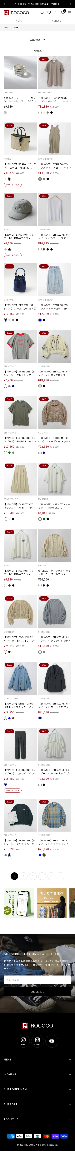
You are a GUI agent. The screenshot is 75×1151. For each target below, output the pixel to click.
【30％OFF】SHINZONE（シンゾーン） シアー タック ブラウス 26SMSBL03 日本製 (54, 771)
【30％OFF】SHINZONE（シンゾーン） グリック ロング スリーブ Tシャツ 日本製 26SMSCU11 (54, 638)
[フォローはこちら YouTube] (51, 1041)
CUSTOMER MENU (16, 1089)
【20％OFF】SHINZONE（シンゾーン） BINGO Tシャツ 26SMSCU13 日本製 (19, 439)
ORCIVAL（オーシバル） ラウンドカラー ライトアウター (54, 572)
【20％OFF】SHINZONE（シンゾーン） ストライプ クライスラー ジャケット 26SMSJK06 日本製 (54, 705)
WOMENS (56, 20)
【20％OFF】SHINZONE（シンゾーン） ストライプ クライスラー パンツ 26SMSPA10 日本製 (20, 771)
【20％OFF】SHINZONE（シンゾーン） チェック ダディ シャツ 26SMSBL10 (54, 842)
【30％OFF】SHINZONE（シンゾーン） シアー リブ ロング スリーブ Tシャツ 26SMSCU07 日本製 (54, 236)
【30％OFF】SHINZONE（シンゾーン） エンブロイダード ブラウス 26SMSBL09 (54, 373)
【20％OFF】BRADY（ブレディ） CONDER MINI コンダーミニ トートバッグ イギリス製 (20, 165)
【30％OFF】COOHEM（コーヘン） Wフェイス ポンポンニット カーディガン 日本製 (20, 638)
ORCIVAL (9, 300)
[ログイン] (55, 13)
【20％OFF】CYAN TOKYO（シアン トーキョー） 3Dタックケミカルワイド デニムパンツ (54, 306)
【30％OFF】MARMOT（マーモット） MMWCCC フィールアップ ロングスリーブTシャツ (20, 572)
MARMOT (9, 229)
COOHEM (43, 432)
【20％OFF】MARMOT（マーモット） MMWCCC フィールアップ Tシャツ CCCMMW (54, 506)
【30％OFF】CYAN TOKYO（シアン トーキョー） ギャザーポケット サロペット (54, 165)
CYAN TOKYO (45, 159)
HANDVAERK (45, 92)
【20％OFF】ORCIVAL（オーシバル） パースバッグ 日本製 (20, 306)
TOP (6, 27)
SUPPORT (11, 1104)
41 (51, 876)
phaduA (8, 92)
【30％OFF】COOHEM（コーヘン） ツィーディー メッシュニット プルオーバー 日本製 (54, 439)
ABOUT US (11, 1119)
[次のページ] (60, 876)
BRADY (7, 159)
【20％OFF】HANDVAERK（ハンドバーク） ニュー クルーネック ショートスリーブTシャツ (54, 99)
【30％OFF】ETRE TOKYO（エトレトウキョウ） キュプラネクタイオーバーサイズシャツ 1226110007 (20, 705)
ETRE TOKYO (11, 698)
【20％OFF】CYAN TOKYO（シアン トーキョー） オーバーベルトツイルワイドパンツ (20, 506)
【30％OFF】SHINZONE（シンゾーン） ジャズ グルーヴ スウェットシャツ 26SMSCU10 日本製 (19, 842)
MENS (19, 20)
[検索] (42, 13)
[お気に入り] (49, 12)
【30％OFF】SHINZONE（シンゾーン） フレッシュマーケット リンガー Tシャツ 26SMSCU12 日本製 (20, 373)
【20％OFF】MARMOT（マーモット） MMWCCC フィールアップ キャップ (20, 236)
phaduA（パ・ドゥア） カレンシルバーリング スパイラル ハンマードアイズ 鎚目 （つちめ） (20, 99)
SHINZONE (44, 229)
